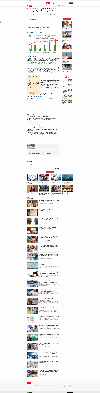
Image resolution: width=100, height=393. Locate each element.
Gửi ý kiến (57, 168)
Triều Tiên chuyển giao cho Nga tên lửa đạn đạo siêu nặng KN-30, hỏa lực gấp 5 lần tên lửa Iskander (65, 61)
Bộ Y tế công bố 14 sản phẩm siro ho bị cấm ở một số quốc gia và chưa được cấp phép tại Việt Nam (48, 272)
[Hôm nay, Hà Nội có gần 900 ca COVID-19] (31, 146)
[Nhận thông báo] (66, 3)
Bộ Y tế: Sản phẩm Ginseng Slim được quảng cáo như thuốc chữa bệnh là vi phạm (64, 91)
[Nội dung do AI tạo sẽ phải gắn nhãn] (32, 188)
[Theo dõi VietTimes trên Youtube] (69, 387)
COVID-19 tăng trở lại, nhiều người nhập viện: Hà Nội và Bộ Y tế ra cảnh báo (38, 27)
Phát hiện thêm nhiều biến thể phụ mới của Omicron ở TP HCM (47, 308)
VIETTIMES (50, 3)
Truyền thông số (70, 5)
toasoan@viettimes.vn (68, 384)
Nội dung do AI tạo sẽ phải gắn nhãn (32, 192)
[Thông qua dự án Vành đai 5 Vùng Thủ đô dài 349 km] (67, 188)
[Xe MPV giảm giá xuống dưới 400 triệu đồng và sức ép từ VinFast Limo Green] (67, 34)
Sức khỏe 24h (30, 198)
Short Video (55, 5)
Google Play (71, 392)
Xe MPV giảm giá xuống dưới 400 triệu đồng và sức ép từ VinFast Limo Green (65, 40)
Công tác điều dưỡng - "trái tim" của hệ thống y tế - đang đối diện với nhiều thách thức (64, 96)
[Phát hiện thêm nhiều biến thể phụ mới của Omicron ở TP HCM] (32, 310)
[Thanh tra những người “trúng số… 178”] (67, 46)
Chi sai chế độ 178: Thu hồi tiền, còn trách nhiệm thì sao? (65, 29)
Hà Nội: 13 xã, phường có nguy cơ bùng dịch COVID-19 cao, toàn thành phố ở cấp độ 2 (40, 153)
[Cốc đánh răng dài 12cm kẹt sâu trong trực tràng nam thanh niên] (32, 364)
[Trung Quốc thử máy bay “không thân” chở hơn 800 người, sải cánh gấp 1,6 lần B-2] (67, 67)
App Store (68, 392)
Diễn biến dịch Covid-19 (32, 19)
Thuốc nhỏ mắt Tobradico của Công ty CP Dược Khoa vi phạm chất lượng (47, 263)
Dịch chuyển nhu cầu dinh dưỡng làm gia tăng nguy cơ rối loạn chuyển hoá (48, 335)
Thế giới (59, 5)
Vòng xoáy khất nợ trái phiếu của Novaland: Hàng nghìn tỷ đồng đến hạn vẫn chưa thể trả (44, 193)
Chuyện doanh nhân (64, 5)
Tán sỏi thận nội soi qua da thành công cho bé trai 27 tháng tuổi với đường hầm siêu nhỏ (48, 326)
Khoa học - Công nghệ (43, 5)
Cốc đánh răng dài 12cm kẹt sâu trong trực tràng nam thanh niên (48, 362)
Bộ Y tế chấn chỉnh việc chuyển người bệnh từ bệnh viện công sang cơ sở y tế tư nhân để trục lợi (48, 246)
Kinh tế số (37, 5)
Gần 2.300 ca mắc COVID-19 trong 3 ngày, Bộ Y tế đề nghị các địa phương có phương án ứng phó (48, 371)
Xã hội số (30, 5)
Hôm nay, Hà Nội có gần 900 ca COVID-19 (34, 152)
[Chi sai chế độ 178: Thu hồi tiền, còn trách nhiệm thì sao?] (67, 24)
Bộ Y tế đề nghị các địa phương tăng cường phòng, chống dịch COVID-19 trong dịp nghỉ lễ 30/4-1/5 (64, 102)
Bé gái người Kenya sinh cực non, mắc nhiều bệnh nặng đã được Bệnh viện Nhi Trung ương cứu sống (48, 255)
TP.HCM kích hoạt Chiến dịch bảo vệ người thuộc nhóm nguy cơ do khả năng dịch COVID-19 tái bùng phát (48, 354)
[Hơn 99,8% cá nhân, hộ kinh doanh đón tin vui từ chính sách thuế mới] (44, 177)
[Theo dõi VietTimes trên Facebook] (66, 387)
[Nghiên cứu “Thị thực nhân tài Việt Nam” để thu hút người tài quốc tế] (56, 177)
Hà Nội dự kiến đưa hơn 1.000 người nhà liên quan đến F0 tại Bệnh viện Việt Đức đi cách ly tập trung (42, 21)
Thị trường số (50, 5)
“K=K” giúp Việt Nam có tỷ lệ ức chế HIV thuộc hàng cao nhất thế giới (64, 80)
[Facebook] (1, 19)
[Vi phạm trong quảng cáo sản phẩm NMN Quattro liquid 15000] (70, 85)
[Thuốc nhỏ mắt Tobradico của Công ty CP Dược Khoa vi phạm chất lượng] (32, 265)
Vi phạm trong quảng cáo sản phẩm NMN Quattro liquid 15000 (64, 85)
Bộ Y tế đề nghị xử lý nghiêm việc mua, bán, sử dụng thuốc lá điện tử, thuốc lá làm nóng (47, 290)
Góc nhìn (34, 5)
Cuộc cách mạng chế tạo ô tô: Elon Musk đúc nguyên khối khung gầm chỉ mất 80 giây (56, 193)
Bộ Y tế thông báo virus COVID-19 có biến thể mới (35, 29)
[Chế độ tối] (68, 3)
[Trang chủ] (27, 6)
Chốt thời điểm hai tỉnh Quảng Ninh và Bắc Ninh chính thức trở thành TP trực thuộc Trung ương (67, 182)
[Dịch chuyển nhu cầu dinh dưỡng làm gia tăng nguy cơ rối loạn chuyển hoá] (32, 337)
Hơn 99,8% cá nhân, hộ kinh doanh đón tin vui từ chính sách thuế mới (44, 182)
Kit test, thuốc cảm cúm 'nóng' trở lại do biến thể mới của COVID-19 (48, 344)
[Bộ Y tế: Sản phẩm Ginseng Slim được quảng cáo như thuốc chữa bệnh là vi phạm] (70, 90)
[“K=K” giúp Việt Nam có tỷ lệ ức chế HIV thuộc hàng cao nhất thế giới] (70, 80)
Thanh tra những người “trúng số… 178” (65, 50)
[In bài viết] (1, 21)
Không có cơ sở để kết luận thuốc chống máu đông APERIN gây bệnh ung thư (48, 299)
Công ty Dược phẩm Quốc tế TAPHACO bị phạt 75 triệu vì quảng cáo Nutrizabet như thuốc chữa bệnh (48, 281)
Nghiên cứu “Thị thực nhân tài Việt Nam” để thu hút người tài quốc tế (55, 182)
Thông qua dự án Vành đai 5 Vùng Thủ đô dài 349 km (67, 193)
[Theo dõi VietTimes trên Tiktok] (70, 387)
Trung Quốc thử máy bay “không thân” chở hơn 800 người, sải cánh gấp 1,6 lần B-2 (65, 72)
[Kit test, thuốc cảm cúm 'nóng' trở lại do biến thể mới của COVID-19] (32, 346)
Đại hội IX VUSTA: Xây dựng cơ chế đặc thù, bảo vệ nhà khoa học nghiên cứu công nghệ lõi (32, 182)
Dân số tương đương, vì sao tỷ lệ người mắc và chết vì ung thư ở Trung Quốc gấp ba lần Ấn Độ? (48, 317)
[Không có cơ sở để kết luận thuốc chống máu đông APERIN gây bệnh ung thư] (32, 301)
